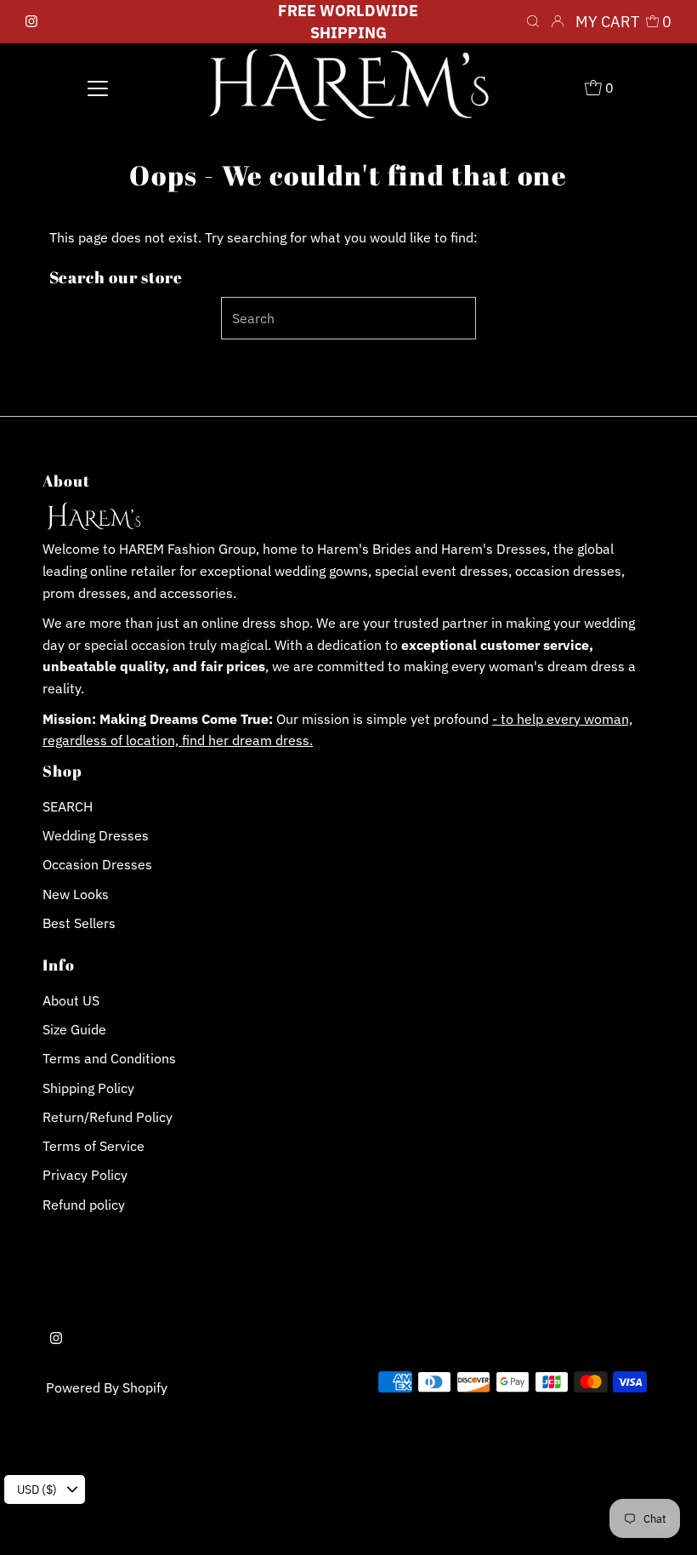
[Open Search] (533, 22)
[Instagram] (31, 22)
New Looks (75, 894)
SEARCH (67, 806)
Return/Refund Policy (107, 1116)
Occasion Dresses (97, 864)
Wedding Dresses (95, 835)
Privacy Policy (85, 1174)
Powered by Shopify (106, 1387)
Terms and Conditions (109, 1058)
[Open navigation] (98, 87)
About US (70, 1000)
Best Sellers (79, 922)
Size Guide (74, 1029)
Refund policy (83, 1204)
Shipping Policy (88, 1087)
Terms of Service (93, 1145)
